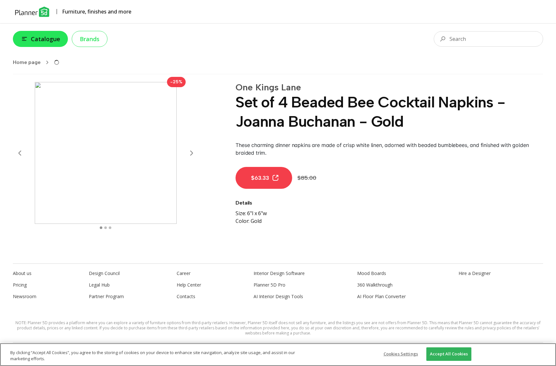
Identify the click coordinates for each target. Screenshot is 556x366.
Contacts (186, 296)
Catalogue (45, 39)
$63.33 (260, 177)
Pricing (20, 285)
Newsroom (24, 296)
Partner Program (106, 296)
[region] (278, 354)
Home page (27, 62)
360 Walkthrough (375, 285)
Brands (89, 39)
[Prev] (20, 153)
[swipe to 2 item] (110, 227)
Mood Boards (371, 273)
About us (22, 273)
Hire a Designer (475, 273)
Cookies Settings (401, 354)
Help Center (189, 285)
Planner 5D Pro (269, 285)
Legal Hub (99, 285)
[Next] (191, 153)
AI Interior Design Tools (278, 296)
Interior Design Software (279, 273)
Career (183, 273)
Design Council (104, 273)
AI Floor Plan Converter (381, 296)
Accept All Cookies (449, 354)
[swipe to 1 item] (105, 227)
